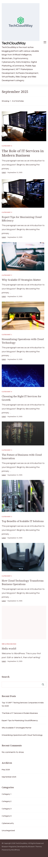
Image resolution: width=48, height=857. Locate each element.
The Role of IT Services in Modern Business (23, 153)
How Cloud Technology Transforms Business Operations (23, 582)
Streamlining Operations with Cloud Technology (22, 735)
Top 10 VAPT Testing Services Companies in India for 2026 (23, 704)
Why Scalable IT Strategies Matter (21, 280)
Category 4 (7, 146)
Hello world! (9, 648)
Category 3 (7, 212)
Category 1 (7, 335)
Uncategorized (9, 644)
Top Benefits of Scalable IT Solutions (23, 521)
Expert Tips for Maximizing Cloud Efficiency (20, 720)
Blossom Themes (35, 846)
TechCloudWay (14, 43)
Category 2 (7, 275)
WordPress (15, 850)
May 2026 (6, 770)
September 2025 (9, 777)
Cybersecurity (8, 823)
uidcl (4, 172)
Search (5, 677)
